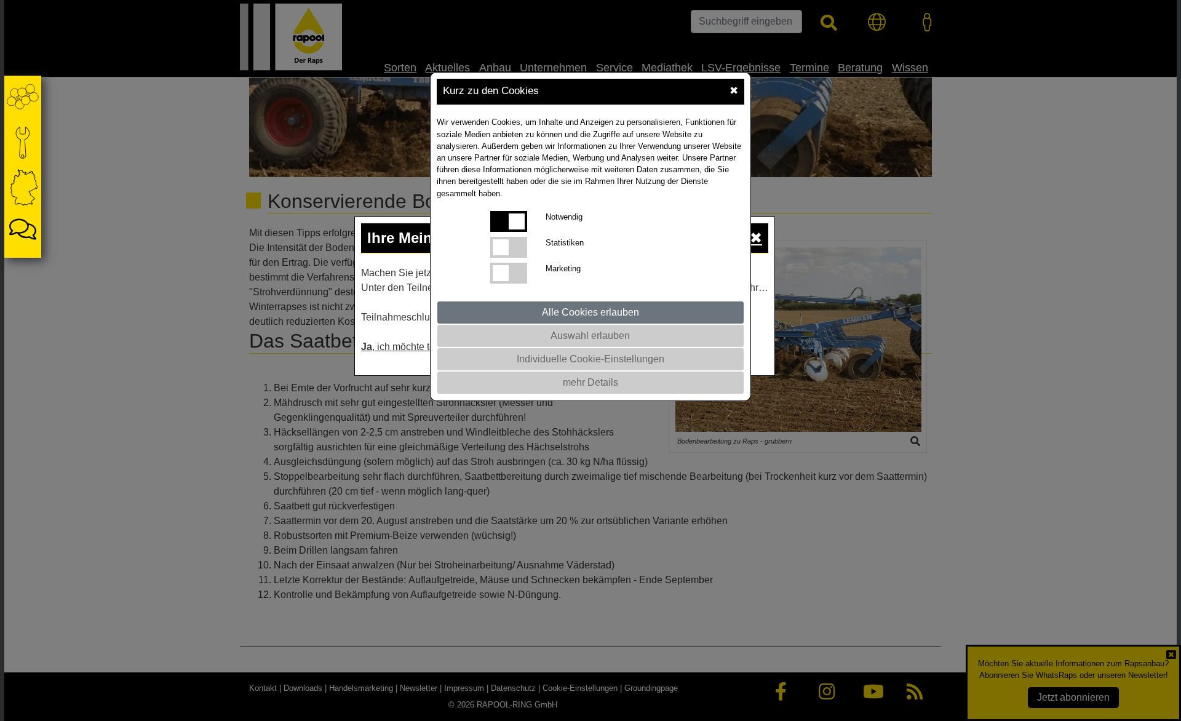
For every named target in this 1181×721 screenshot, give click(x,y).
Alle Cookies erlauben (590, 312)
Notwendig (564, 216)
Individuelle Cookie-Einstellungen (590, 359)
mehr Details (590, 382)
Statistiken (565, 242)
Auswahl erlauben (590, 335)
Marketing (563, 268)
